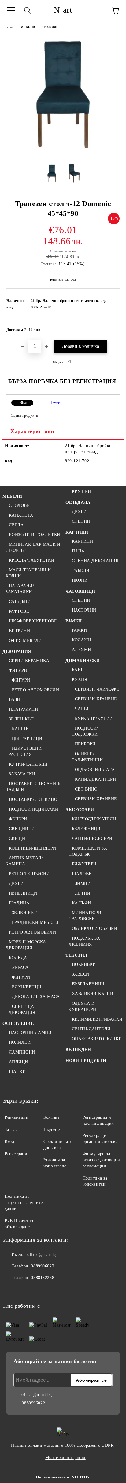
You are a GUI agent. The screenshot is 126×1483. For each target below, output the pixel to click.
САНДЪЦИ (20, 601)
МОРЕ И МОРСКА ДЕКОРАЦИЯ (26, 945)
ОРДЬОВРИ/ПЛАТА (95, 769)
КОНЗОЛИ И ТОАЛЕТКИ (34, 534)
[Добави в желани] (110, 327)
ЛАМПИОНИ (22, 1052)
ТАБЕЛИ (81, 570)
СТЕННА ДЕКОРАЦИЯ (95, 561)
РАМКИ (73, 621)
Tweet (56, 402)
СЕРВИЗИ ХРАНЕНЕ (96, 699)
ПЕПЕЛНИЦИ (23, 893)
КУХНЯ (79, 679)
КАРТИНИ (76, 532)
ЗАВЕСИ (80, 974)
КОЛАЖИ (81, 640)
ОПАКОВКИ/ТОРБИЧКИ (97, 1038)
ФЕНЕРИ (18, 819)
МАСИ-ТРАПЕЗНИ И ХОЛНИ (28, 573)
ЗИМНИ (83, 883)
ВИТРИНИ (19, 631)
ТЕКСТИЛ (76, 955)
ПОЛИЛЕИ (20, 1042)
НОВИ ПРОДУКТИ (85, 1060)
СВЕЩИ (17, 838)
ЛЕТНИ (82, 893)
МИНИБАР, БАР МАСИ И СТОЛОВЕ (33, 547)
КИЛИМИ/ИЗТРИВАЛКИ (97, 1019)
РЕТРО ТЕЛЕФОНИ (29, 873)
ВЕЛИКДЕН (78, 1049)
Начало (9, 27)
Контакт (51, 1117)
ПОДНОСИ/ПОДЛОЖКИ (33, 809)
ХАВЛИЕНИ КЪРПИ (92, 993)
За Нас (11, 1129)
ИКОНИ (79, 580)
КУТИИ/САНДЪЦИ (28, 764)
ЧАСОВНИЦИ (80, 591)
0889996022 (42, 1266)
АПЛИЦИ (18, 1062)
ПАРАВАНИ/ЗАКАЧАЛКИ (20, 589)
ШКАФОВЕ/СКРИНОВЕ (33, 621)
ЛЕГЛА (16, 525)
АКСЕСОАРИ (79, 810)
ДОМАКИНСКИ (82, 660)
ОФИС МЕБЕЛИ (25, 640)
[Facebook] (11, 1290)
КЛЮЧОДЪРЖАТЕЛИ (94, 819)
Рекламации (17, 1117)
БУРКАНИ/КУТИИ (94, 718)
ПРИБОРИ (85, 744)
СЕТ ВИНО (86, 789)
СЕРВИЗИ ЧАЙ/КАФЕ (97, 689)
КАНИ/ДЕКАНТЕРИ (95, 779)
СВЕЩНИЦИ (22, 828)
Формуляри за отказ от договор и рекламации (101, 1160)
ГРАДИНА (19, 903)
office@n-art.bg (42, 1254)
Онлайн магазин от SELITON (63, 1477)
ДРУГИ (16, 883)
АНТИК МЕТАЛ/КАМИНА (24, 861)
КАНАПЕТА (21, 515)
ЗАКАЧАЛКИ (22, 774)
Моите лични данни (65, 1457)
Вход (9, 1141)
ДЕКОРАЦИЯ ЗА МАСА (36, 996)
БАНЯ (78, 670)
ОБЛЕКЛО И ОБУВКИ (94, 928)
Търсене (51, 1129)
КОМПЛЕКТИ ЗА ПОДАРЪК (88, 851)
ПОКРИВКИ (84, 964)
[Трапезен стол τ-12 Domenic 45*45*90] (63, 154)
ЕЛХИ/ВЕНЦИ (26, 987)
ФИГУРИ (18, 670)
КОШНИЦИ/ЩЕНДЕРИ (32, 848)
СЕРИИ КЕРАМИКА (29, 660)
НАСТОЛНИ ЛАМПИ (30, 1032)
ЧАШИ (82, 708)
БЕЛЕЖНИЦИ (86, 828)
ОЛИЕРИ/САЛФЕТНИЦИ (87, 757)
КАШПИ (20, 729)
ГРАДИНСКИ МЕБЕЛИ (35, 922)
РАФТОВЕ (19, 611)
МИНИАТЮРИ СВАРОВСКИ (85, 915)
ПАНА (78, 551)
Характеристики (32, 431)
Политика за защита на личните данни (24, 1202)
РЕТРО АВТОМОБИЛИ (35, 690)
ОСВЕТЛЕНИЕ (18, 1023)
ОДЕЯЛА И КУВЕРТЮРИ (82, 1006)
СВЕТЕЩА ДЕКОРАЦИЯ (22, 1009)
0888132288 (42, 1277)
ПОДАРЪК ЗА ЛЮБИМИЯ (84, 941)
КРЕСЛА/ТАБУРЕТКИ (31, 560)
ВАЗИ (14, 699)
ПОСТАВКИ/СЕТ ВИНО (33, 799)
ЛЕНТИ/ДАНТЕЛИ (91, 1029)
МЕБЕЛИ (27, 27)
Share (25, 403)
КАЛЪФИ (81, 903)
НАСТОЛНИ (84, 610)
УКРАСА (20, 967)
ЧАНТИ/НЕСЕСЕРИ (92, 838)
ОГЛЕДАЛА (77, 502)
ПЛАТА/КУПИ (23, 709)
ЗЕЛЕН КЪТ (21, 719)
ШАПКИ (17, 1071)
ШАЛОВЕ (82, 873)
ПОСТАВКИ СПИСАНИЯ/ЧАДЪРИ (33, 786)
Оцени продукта (24, 415)
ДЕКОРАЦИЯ (16, 651)
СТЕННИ (81, 521)
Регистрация (17, 1154)
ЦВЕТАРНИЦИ (27, 738)
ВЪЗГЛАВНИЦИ (88, 984)
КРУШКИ (81, 491)
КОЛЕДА (18, 957)
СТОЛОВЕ (49, 27)
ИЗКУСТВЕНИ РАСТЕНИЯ (25, 751)
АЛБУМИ (81, 649)
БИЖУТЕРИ (84, 864)
